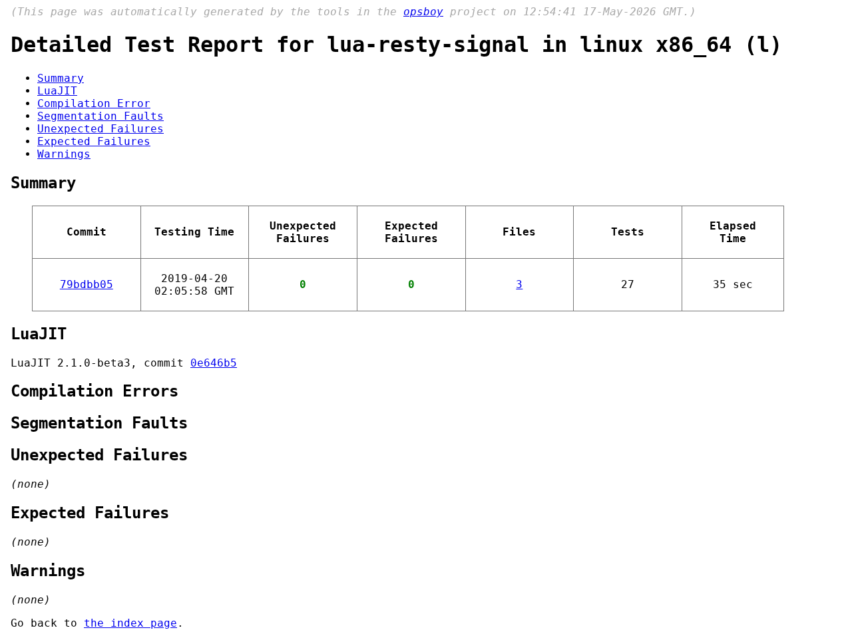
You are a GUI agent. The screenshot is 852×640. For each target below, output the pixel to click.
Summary (60, 78)
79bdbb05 (86, 284)
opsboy (423, 11)
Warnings (64, 154)
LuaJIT (57, 90)
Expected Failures (93, 141)
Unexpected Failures (100, 128)
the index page (130, 623)
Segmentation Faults (100, 116)
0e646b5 (213, 363)
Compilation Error (93, 103)
